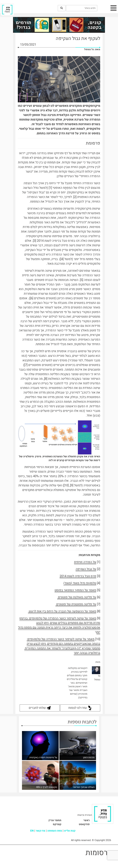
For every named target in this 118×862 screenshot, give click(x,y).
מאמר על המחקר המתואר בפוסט (75, 590)
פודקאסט (84, 824)
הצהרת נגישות (84, 815)
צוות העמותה (54, 831)
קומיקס (57, 824)
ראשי (86, 820)
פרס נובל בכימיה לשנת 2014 (78, 576)
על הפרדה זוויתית (85, 562)
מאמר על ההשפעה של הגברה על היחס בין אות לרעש (62, 611)
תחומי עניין (55, 820)
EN (32, 831)
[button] (61, 8)
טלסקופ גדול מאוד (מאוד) (79, 583)
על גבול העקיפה (86, 569)
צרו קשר (40, 831)
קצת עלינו (69, 831)
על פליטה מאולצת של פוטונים (76, 597)
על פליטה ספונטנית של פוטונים (75, 604)
